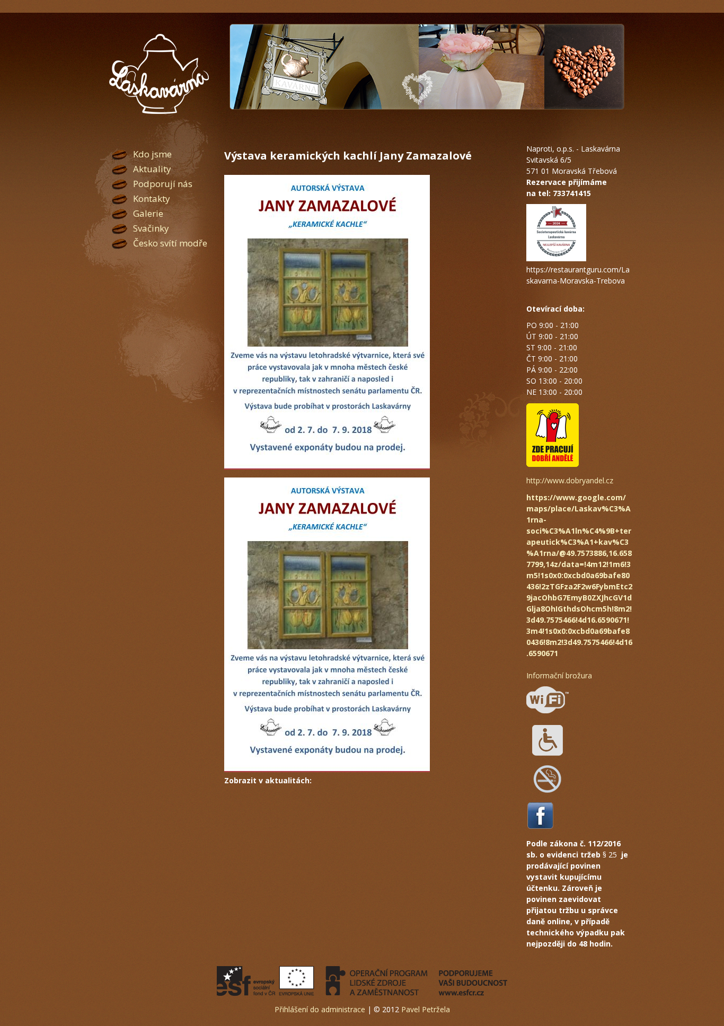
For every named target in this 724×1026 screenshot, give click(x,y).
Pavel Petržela (425, 1009)
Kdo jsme (152, 154)
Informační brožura (559, 675)
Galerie (148, 213)
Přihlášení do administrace (320, 1009)
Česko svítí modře (170, 243)
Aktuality (152, 169)
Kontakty (151, 198)
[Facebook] (540, 827)
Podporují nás (162, 184)
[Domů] (159, 74)
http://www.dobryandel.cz (569, 480)
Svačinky (151, 228)
